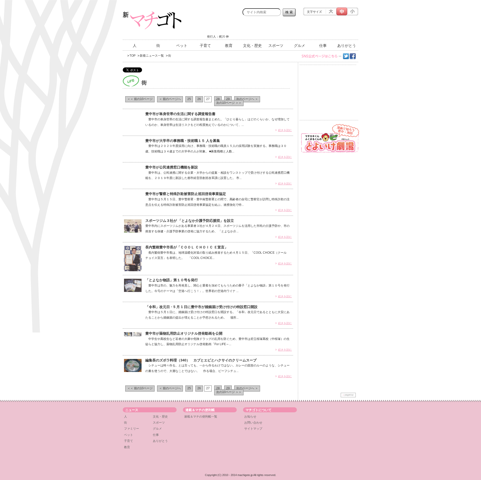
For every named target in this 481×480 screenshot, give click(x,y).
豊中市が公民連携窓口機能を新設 (171, 167)
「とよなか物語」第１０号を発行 (171, 280)
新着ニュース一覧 (152, 55)
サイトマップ (253, 428)
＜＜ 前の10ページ (140, 99)
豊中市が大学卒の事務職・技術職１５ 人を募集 (182, 141)
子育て (205, 45)
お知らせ (250, 416)
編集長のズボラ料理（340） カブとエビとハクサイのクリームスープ (201, 360)
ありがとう (346, 45)
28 (218, 99)
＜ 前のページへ (170, 99)
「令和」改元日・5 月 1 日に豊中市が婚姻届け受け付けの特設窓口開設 (201, 307)
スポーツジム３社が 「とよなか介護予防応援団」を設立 (189, 221)
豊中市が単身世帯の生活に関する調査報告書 (180, 114)
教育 (228, 45)
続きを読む (285, 130)
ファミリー (131, 428)
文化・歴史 (252, 45)
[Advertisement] (299, 29)
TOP (133, 55)
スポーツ (275, 45)
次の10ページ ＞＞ (229, 103)
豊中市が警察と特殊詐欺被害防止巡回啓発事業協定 (185, 194)
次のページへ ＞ (247, 99)
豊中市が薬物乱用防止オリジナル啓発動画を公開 (183, 333)
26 (199, 99)
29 (228, 99)
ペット (181, 45)
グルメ (299, 45)
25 (189, 99)
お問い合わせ (253, 422)
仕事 (323, 45)
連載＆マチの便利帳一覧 (200, 416)
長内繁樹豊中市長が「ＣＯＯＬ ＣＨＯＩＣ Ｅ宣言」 (186, 247)
